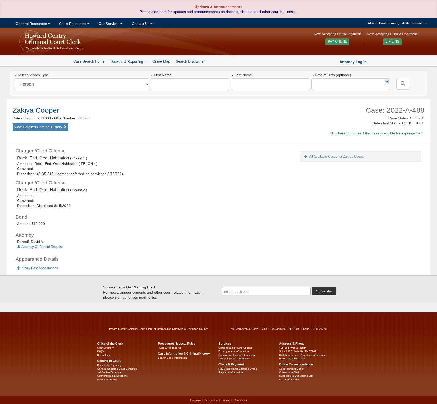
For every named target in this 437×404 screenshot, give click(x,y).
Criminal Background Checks (235, 347)
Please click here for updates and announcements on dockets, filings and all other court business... (219, 11)
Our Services (109, 24)
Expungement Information (234, 351)
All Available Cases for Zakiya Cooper (336, 156)
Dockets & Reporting (109, 365)
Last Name (243, 75)
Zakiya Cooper (36, 110)
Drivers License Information (234, 358)
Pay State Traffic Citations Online (238, 368)
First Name (162, 75)
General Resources (31, 24)
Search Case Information (172, 357)
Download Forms (107, 379)
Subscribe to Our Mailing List (296, 375)
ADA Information (414, 23)
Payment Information (231, 372)
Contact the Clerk (289, 372)
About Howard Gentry (383, 23)
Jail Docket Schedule (109, 372)
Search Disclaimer (190, 61)
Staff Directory (105, 347)
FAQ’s (100, 351)
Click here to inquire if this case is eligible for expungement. (377, 133)
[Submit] (402, 84)
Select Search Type (33, 75)
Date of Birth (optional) (333, 75)
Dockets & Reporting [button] (127, 61)
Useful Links (104, 355)
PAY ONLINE (337, 41)
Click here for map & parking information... (303, 355)
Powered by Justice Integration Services (218, 400)
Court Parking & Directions (112, 375)
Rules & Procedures (169, 347)
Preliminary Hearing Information (237, 355)
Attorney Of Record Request (41, 247)
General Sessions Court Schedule (117, 368)
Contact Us (140, 24)
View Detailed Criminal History (38, 127)
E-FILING (392, 41)
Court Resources (72, 24)
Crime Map (161, 61)
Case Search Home (89, 61)
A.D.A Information (289, 379)
